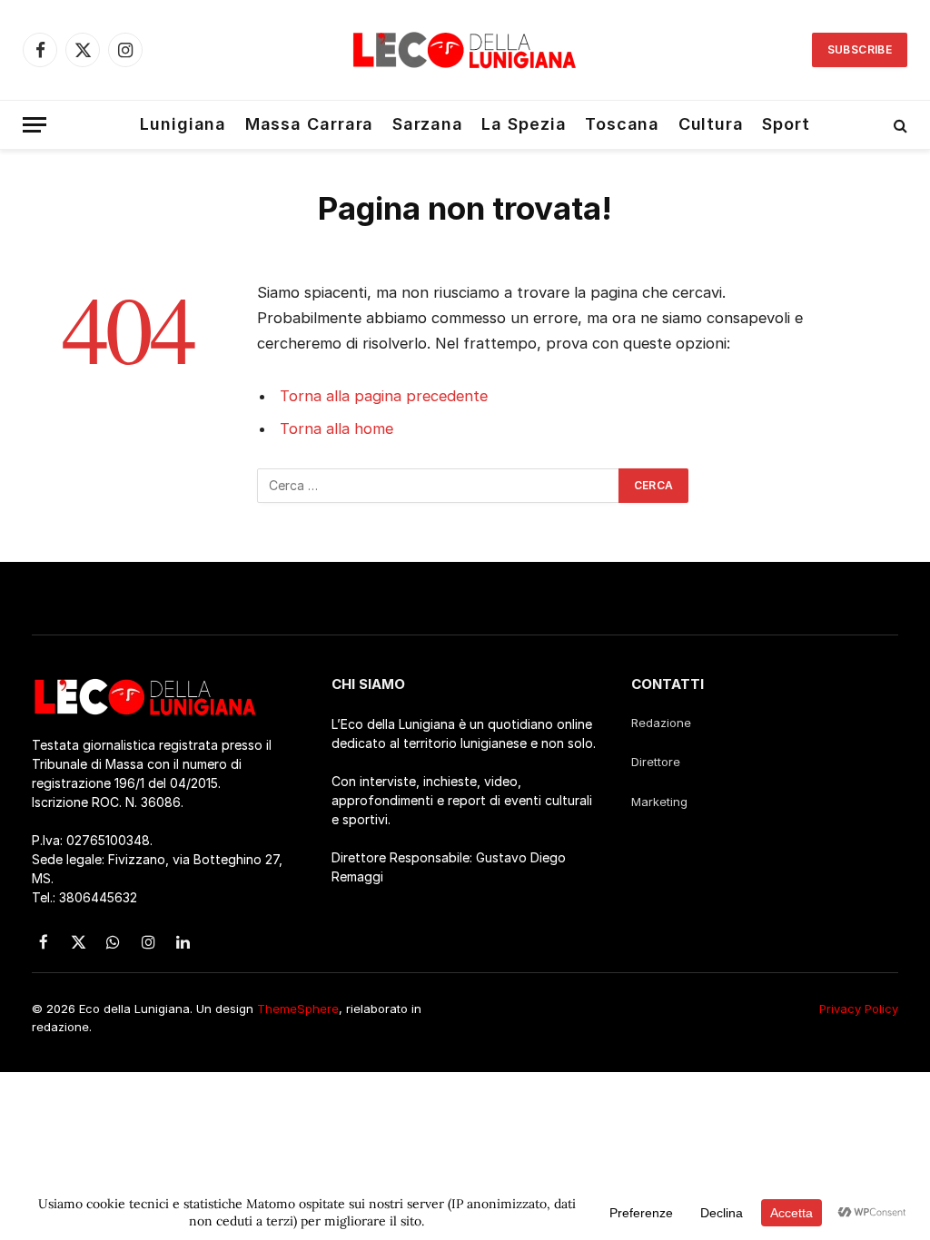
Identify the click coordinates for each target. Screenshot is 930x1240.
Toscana (622, 123)
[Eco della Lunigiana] (465, 50)
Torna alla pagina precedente (384, 396)
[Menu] (34, 124)
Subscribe (859, 49)
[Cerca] (898, 124)
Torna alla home (336, 428)
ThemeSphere (298, 1008)
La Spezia (523, 123)
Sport (786, 123)
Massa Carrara (309, 123)
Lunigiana (183, 123)
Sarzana (427, 123)
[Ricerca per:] (438, 485)
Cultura (711, 123)
